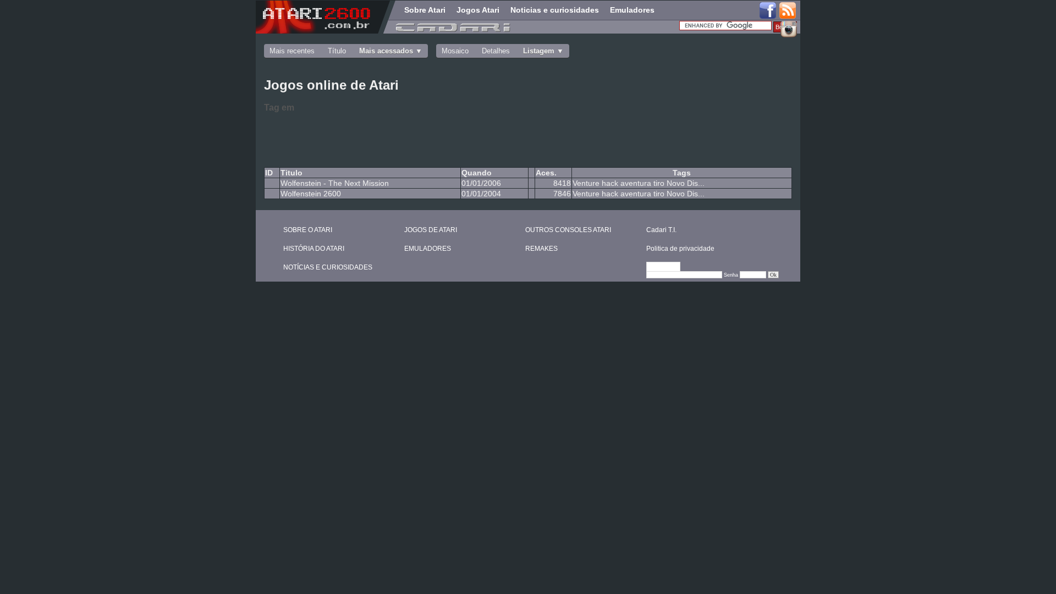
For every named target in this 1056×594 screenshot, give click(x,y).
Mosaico (455, 51)
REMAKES (541, 248)
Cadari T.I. (661, 230)
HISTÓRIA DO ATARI (313, 248)
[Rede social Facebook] (767, 11)
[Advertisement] (440, 138)
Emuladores (632, 10)
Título (337, 51)
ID (269, 172)
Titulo (291, 172)
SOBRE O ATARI (307, 230)
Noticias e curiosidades (554, 10)
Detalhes (496, 51)
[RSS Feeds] (788, 11)
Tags (682, 172)
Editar (668, 267)
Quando (476, 172)
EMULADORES (427, 248)
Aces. (546, 172)
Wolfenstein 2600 (310, 193)
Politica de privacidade (680, 248)
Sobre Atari (425, 10)
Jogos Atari (478, 10)
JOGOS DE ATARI (430, 230)
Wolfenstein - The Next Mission (334, 183)
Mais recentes (292, 51)
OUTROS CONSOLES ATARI (568, 230)
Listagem (538, 51)
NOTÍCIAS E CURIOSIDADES (327, 267)
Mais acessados (386, 51)
